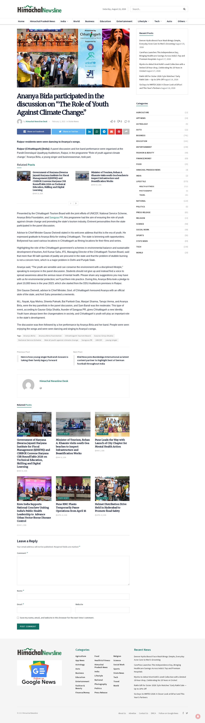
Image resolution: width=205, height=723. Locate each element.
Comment (22, 553)
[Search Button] (185, 9)
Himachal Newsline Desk (36, 121)
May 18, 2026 (97, 185)
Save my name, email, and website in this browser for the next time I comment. (57, 617)
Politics (140, 206)
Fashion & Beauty (145, 152)
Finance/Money (143, 158)
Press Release (143, 212)
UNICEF (99, 340)
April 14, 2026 (101, 515)
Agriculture (142, 112)
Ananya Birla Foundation (50, 336)
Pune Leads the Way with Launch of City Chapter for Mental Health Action (111, 443)
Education (105, 21)
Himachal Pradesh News (42, 21)
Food (139, 164)
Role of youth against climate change (61, 340)
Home (21, 21)
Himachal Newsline (30, 713)
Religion (140, 218)
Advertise (132, 713)
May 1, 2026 (100, 451)
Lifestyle (142, 21)
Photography (145, 191)
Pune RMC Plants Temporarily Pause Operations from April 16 (71, 507)
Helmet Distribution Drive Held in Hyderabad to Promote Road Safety (111, 507)
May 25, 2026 (38, 193)
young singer (111, 340)
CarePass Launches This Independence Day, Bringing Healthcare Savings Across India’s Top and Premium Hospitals (162, 55)
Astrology (142, 124)
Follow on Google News (168, 713)
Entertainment (124, 21)
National (141, 201)
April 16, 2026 (62, 515)
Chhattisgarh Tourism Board (78, 336)
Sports (140, 235)
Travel (142, 195)
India (63, 21)
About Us (122, 713)
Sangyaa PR (56, 217)
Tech (157, 21)
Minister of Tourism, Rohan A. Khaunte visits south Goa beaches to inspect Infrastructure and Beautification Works (109, 177)
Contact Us (143, 713)
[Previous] (70, 203)
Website (79, 604)
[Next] (76, 203)
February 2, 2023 (58, 121)
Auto (169, 21)
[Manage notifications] (198, 716)
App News (141, 118)
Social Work (142, 229)
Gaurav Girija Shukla (103, 336)
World (76, 21)
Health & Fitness (146, 186)
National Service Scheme (29, 340)
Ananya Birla (29, 336)
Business (89, 21)
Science (140, 224)
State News (73, 121)
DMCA (153, 713)
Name (20, 590)
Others (181, 21)
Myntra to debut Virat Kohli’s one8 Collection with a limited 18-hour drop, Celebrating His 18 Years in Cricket (162, 67)
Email (20, 604)
